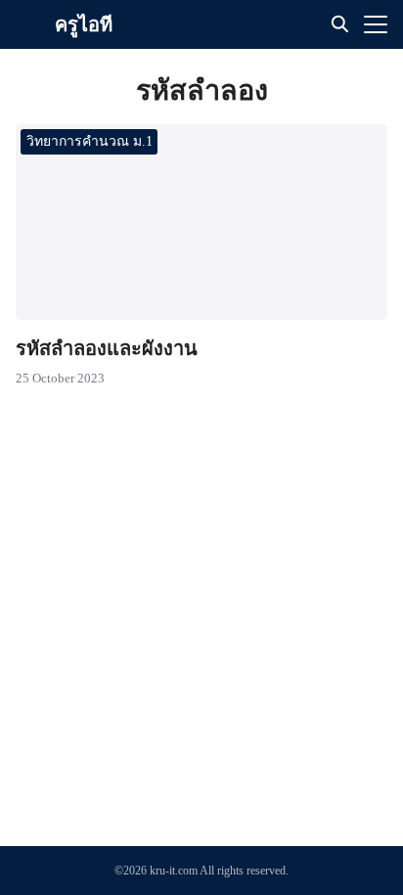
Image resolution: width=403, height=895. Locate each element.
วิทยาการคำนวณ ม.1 (89, 141)
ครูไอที (83, 24)
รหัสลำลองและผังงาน (107, 348)
